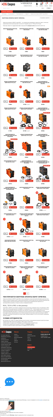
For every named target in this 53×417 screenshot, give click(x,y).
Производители (19, 13)
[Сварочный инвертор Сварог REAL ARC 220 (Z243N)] (43, 67)
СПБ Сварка (4, 13)
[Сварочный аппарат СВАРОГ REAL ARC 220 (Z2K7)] (26, 41)
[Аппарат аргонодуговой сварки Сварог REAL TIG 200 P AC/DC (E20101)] (26, 226)
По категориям (11, 13)
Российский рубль (31, 347)
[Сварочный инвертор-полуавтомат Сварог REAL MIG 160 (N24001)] (43, 147)
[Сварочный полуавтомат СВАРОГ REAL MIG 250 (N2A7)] (10, 252)
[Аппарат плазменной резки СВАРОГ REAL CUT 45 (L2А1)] (10, 120)
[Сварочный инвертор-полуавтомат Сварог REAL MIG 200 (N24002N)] (10, 147)
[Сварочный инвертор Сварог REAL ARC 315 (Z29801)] (10, 279)
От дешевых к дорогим (44, 17)
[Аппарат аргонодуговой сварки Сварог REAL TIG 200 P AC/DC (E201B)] (26, 279)
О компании (16, 335)
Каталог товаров (6, 11)
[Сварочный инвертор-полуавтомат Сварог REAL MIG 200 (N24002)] (26, 173)
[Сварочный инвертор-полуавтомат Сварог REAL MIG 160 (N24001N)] (43, 120)
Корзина (15, 334)
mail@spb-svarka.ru (28, 5)
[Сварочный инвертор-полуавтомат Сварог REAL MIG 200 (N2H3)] (43, 94)
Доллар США (29, 348)
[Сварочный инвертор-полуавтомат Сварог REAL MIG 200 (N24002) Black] (10, 200)
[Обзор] (4, 49)
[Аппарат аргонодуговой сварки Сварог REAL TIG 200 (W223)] (26, 120)
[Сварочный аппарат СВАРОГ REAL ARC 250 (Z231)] (26, 199)
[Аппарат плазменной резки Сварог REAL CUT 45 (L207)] (26, 147)
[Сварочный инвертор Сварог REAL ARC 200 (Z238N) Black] (26, 67)
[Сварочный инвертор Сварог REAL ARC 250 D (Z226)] (10, 173)
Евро (28, 350)
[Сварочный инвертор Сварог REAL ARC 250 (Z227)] (10, 226)
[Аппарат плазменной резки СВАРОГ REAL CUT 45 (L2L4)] (10, 94)
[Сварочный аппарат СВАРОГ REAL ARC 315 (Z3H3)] (26, 252)
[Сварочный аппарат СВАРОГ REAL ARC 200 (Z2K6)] (10, 41)
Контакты (16, 342)
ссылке (40, 399)
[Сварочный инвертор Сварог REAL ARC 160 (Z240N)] (10, 67)
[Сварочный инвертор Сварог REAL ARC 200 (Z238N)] (43, 41)
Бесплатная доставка (18, 337)
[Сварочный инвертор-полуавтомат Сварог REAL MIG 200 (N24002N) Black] (43, 173)
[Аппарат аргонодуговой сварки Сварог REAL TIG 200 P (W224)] (43, 200)
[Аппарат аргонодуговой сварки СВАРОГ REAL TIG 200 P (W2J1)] (43, 226)
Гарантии (16, 340)
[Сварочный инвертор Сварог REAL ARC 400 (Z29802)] (43, 279)
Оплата (28, 337)
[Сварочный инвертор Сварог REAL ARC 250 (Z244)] (26, 94)
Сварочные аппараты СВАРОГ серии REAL (39, 13)
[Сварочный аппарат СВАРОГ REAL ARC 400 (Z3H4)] (43, 252)
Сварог (26, 13)
